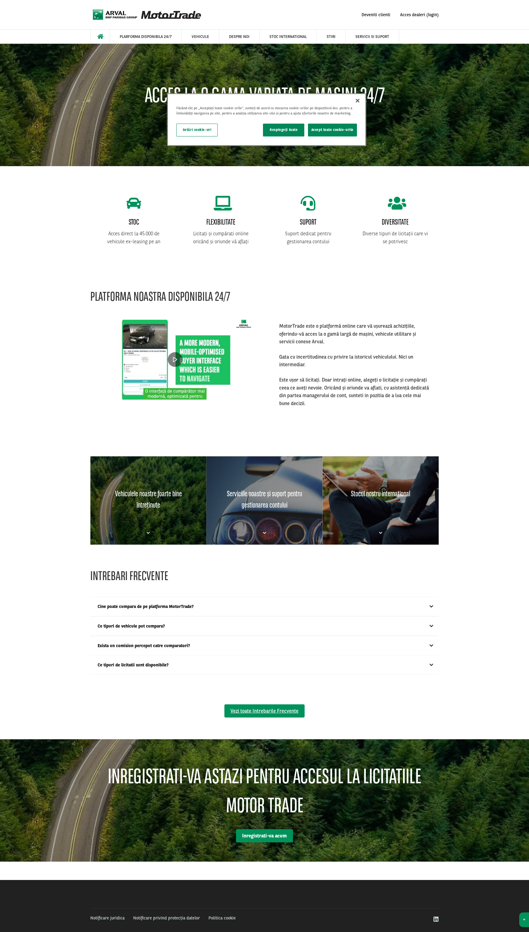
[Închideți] (357, 100)
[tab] (148, 500)
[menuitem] (100, 36)
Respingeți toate (284, 130)
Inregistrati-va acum (264, 836)
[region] (266, 119)
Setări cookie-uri (197, 130)
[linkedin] (436, 919)
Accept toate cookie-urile (332, 130)
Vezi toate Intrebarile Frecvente (264, 711)
